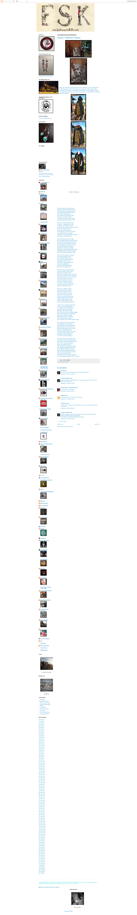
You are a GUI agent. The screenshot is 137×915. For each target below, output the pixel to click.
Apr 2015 (41, 740)
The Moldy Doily (44, 222)
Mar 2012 (41, 795)
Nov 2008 (41, 860)
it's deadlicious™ (44, 432)
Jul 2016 (40, 722)
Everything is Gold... (44, 645)
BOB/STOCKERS (44, 620)
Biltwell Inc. (43, 501)
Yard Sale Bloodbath (44, 713)
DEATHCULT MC (44, 503)
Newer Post (60, 424)
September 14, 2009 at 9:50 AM (67, 408)
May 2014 (41, 755)
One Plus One (43, 707)
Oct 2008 (41, 861)
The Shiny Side (43, 224)
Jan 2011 (41, 818)
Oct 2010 (41, 823)
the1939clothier (43, 517)
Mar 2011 (41, 815)
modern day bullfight (45, 243)
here (78, 356)
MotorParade (43, 252)
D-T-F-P (42, 475)
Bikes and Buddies (44, 427)
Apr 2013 (41, 774)
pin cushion (43, 526)
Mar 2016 (41, 726)
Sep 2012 (41, 785)
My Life (62, 370)
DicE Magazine (43, 441)
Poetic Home (43, 710)
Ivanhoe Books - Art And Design (68, 387)
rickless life (43, 643)
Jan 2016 (41, 729)
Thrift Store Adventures (45, 712)
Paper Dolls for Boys (44, 708)
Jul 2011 (40, 808)
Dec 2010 (41, 819)
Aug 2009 (41, 845)
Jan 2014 (41, 760)
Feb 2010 (41, 836)
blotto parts (43, 299)
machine (42, 289)
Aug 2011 (41, 806)
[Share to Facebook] (67, 360)
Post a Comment (62, 421)
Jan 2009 (41, 857)
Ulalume (66, 362)
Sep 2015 (41, 735)
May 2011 (41, 811)
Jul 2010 (40, 827)
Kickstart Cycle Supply (45, 409)
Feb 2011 (41, 816)
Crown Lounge (43, 629)
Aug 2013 (41, 768)
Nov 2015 (41, 732)
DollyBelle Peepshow (44, 701)
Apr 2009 (41, 852)
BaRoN (42, 194)
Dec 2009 (41, 839)
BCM (41, 261)
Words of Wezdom (44, 456)
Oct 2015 (41, 734)
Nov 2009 (41, 840)
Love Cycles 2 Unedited (46, 672)
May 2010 (41, 831)
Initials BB (42, 191)
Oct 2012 (41, 784)
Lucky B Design (44, 348)
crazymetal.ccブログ (45, 454)
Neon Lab (42, 568)
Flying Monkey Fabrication (46, 480)
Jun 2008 (41, 868)
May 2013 (41, 773)
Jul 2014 (40, 752)
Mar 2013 (41, 776)
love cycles (43, 308)
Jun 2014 (41, 753)
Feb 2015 (41, 743)
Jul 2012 (40, 789)
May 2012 (41, 792)
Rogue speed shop (44, 540)
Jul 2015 (40, 739)
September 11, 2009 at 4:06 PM (67, 391)
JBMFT (42, 489)
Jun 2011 (41, 810)
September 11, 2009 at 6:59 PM (67, 399)
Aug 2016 (41, 721)
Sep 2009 (41, 844)
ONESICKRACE (44, 650)
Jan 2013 (41, 779)
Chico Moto (42, 699)
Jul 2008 (40, 866)
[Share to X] (66, 360)
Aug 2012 (41, 787)
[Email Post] (61, 360)
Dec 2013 (41, 761)
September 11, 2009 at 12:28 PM (68, 374)
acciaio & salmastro (44, 379)
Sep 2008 (41, 863)
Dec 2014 (41, 747)
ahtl (41, 641)
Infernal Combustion (45, 317)
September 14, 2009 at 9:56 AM (67, 418)
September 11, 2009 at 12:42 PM (68, 383)
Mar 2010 (41, 834)
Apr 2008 (41, 871)
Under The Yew (43, 648)
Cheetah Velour (43, 559)
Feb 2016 (41, 727)
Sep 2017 (41, 719)
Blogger (71, 911)
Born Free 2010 (77, 907)
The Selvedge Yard (44, 477)
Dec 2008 (41, 858)
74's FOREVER (43, 549)
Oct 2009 (41, 842)
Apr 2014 (41, 756)
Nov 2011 (41, 802)
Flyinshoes (42, 508)
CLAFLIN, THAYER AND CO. (46, 389)
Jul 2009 (40, 847)
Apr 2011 (41, 813)
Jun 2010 (41, 829)
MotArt (42, 203)
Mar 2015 (41, 742)
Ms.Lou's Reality (44, 357)
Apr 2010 (41, 832)
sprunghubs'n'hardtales (45, 327)
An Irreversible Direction (46, 590)
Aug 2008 (41, 865)
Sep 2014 (41, 748)
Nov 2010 (41, 821)
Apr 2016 (41, 724)
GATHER (42, 212)
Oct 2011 (41, 803)
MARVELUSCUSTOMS (45, 600)
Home (78, 424)
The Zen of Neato (44, 418)
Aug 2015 (41, 737)
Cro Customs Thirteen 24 (46, 430)
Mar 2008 (41, 873)
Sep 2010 (41, 824)
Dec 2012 (41, 781)
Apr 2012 (41, 794)
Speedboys (43, 271)
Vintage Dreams (44, 370)
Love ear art (43, 329)
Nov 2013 (41, 763)
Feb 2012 (41, 797)
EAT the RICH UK (44, 505)
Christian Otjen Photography (46, 491)
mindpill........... (43, 528)
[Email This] (63, 360)
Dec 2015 (41, 731)
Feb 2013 (41, 777)
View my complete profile (44, 176)
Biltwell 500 (46, 693)
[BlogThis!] (64, 360)
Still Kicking (43, 466)
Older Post (97, 424)
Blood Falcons (43, 338)
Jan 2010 (41, 837)
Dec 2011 (41, 800)
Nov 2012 (41, 782)
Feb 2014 (41, 758)
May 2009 (41, 850)
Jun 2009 (41, 848)
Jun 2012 (41, 790)
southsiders (43, 538)
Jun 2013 (41, 771)
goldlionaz (63, 395)
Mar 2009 (41, 853)
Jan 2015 (41, 745)
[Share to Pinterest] (69, 360)
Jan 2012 (41, 798)
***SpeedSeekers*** (44, 182)
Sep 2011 (41, 805)
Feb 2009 (41, 855)
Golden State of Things (45, 703)
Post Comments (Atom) (68, 426)
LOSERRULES (43, 233)
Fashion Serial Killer (65, 378)
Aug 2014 (41, 750)
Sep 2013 (41, 766)
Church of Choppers (45, 638)
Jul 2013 (40, 769)
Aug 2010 (41, 826)
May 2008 (41, 869)
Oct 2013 (41, 764)
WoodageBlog (43, 280)
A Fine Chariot (43, 577)
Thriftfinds (63, 362)
